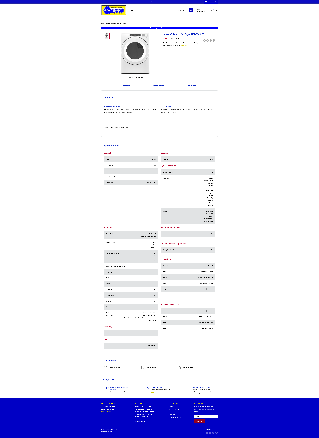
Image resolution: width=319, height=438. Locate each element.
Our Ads (139, 18)
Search (171, 406)
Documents (191, 86)
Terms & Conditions (175, 417)
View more (184, 45)
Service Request (149, 18)
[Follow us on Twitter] (210, 433)
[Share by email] (214, 40)
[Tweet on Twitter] (211, 40)
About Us (168, 18)
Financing (159, 18)
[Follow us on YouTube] (216, 433)
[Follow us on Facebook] (207, 433)
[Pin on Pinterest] (207, 40)
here (152, 391)
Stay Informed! (212, 1)
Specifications (158, 86)
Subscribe (200, 421)
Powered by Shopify (106, 431)
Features (126, 86)
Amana (165, 38)
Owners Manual (151, 367)
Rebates (131, 18)
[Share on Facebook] (204, 40)
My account (200, 11)
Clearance (123, 18)
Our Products (111, 18)
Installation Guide (114, 367)
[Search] (191, 10)
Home (103, 18)
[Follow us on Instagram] (213, 433)
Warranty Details (188, 367)
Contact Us (177, 18)
